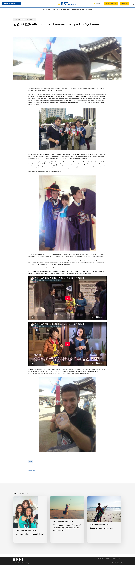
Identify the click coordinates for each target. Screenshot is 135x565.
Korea (30, 461)
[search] (133, 4)
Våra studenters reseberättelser (25, 19)
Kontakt (108, 558)
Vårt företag (100, 558)
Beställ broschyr (116, 558)
